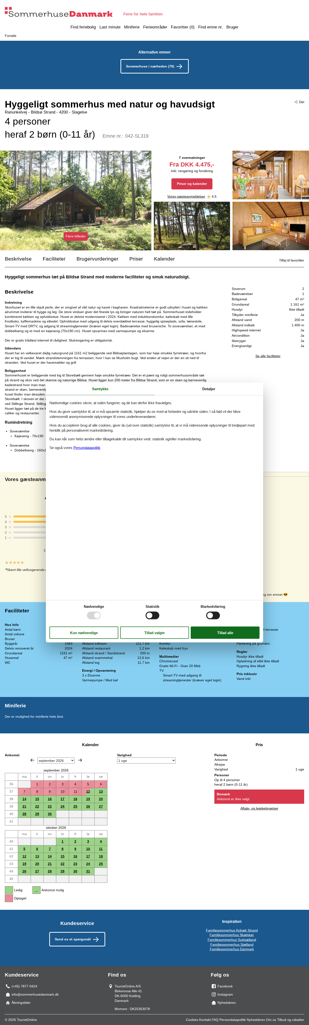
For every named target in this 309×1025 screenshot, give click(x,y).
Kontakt (205, 1020)
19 (88, 799)
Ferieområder (155, 27)
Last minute (109, 27)
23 (50, 806)
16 (50, 799)
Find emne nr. (210, 27)
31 (88, 871)
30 (50, 814)
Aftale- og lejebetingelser (259, 808)
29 (37, 814)
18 (75, 799)
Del (301, 102)
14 (24, 799)
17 (62, 799)
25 (75, 806)
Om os (271, 1020)
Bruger (232, 27)
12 (88, 791)
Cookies (192, 1020)
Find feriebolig (83, 27)
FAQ (215, 1020)
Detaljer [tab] (208, 389)
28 (24, 814)
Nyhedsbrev (256, 1020)
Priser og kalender (192, 184)
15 (37, 799)
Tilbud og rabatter (290, 1020)
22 (37, 806)
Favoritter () (183, 27)
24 (62, 806)
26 (88, 806)
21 (24, 806)
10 (88, 849)
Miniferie (132, 27)
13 (101, 791)
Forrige (32, 760)
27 (101, 806)
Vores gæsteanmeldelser (186, 196)
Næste (80, 760)
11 (101, 849)
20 (101, 799)
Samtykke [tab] (100, 389)
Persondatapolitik (232, 1020)
